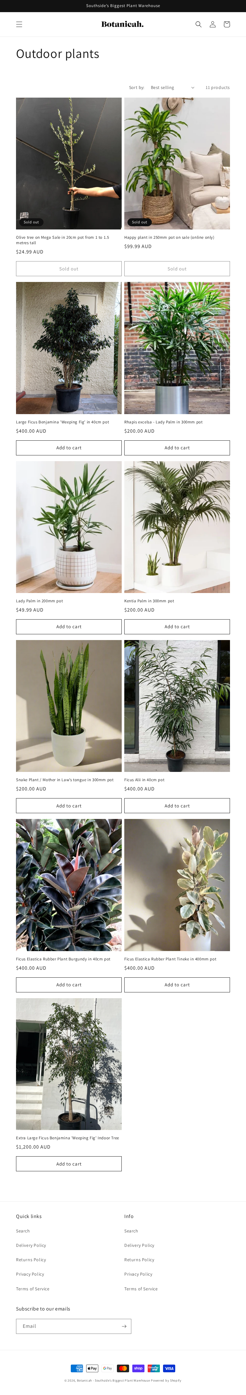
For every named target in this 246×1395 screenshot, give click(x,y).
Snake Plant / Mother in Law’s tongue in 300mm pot (64, 779)
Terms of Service (33, 1289)
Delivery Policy (31, 1245)
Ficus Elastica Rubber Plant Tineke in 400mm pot (170, 959)
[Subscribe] (124, 1326)
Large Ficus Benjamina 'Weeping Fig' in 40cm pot (62, 422)
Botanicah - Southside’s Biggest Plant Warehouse (113, 1380)
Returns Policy (31, 1260)
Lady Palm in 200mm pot (39, 601)
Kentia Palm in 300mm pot (149, 601)
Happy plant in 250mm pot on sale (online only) (169, 237)
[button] (19, 24)
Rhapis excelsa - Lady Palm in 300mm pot (163, 422)
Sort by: (136, 87)
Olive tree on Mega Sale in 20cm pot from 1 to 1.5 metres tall (62, 240)
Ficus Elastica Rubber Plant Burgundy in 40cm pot (63, 959)
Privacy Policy (30, 1274)
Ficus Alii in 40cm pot (144, 779)
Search (23, 1231)
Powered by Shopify (166, 1380)
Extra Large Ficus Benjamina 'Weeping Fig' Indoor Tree (67, 1138)
